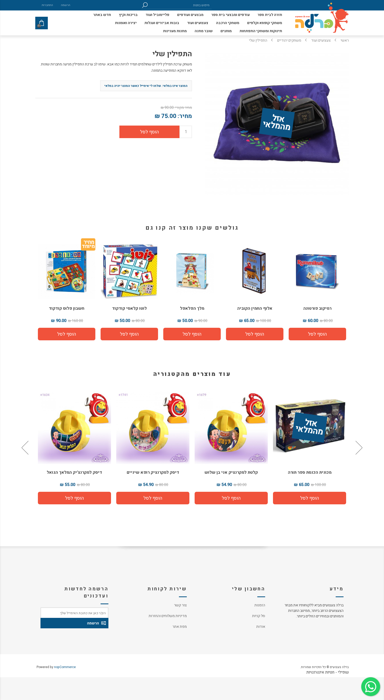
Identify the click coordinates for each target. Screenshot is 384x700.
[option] (309, 448)
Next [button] (25, 448)
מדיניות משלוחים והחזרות (168, 616)
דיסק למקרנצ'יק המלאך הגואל (153, 472)
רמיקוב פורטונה (317, 308)
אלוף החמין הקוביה (254, 308)
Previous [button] (358, 448)
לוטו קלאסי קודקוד (129, 308)
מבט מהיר (309, 425)
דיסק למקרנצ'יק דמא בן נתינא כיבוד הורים (75, 475)
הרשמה (65, 5)
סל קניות (258, 616)
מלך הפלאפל (192, 308)
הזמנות (259, 605)
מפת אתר (179, 626)
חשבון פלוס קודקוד (66, 308)
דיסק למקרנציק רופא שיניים (231, 472)
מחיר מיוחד (88, 245)
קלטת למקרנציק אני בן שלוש (309, 472)
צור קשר (180, 605)
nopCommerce (65, 667)
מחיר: (185, 116)
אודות (260, 626)
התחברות (47, 5)
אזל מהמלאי (276, 123)
